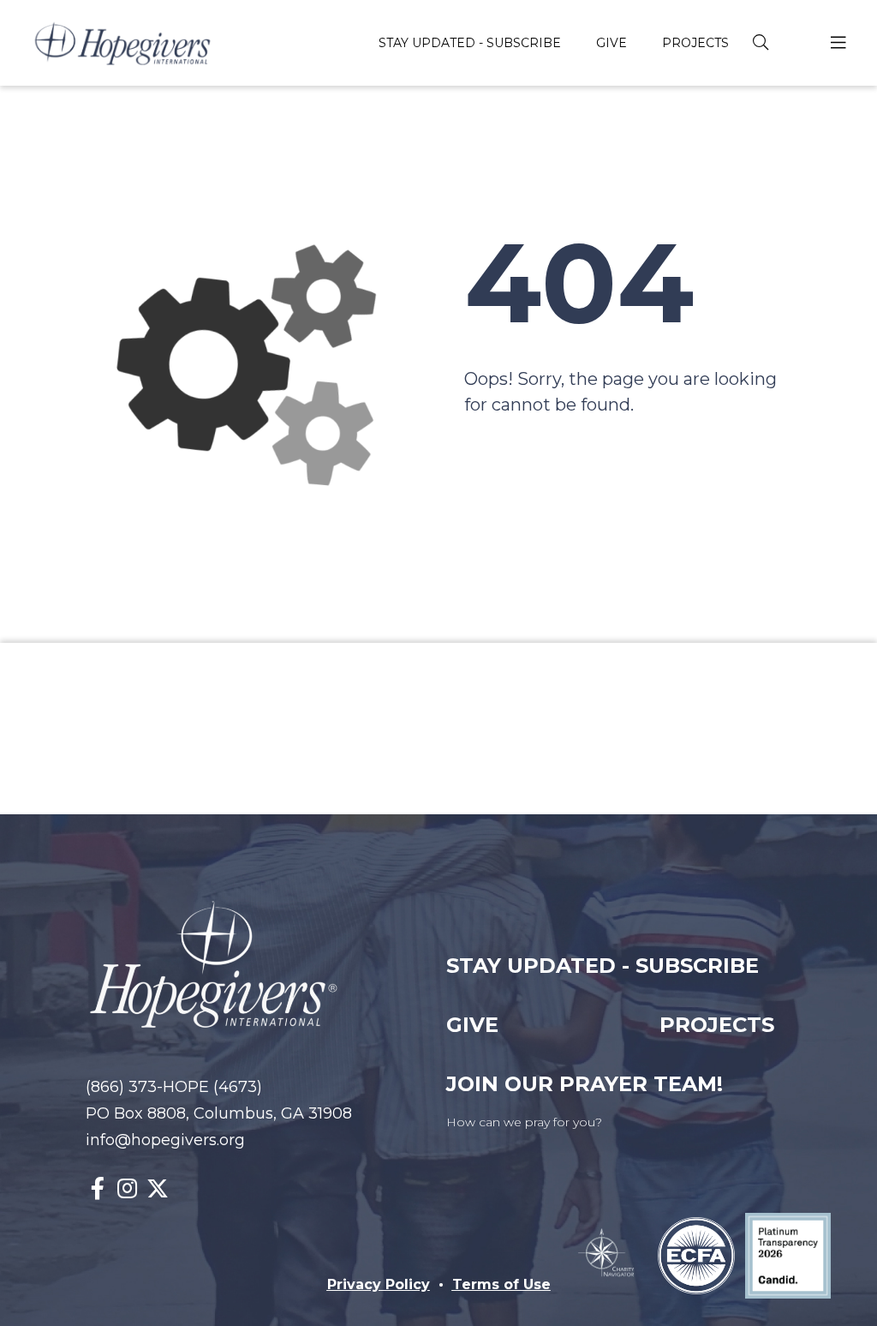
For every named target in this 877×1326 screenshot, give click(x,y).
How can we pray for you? (524, 1122)
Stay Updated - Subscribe (602, 965)
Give (472, 1024)
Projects (716, 1024)
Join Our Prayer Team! (584, 1083)
